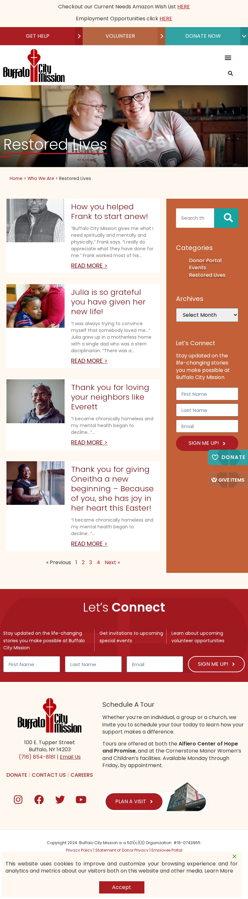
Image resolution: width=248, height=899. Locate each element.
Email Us (70, 757)
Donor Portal (205, 260)
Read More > (89, 266)
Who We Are (40, 178)
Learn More (218, 870)
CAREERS (81, 775)
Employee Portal (166, 850)
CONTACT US (49, 775)
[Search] (226, 218)
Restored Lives (207, 275)
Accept (121, 887)
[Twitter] (60, 799)
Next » (112, 562)
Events (197, 267)
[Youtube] (81, 799)
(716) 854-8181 (37, 757)
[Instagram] (18, 799)
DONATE (16, 775)
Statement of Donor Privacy (122, 850)
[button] (227, 57)
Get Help (37, 36)
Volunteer (120, 36)
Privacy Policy (79, 850)
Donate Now (203, 36)
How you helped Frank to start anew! (109, 211)
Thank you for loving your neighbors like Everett (110, 397)
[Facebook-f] (39, 799)
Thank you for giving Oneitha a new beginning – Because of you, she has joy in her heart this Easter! (112, 488)
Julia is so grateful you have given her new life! (108, 302)
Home (16, 178)
